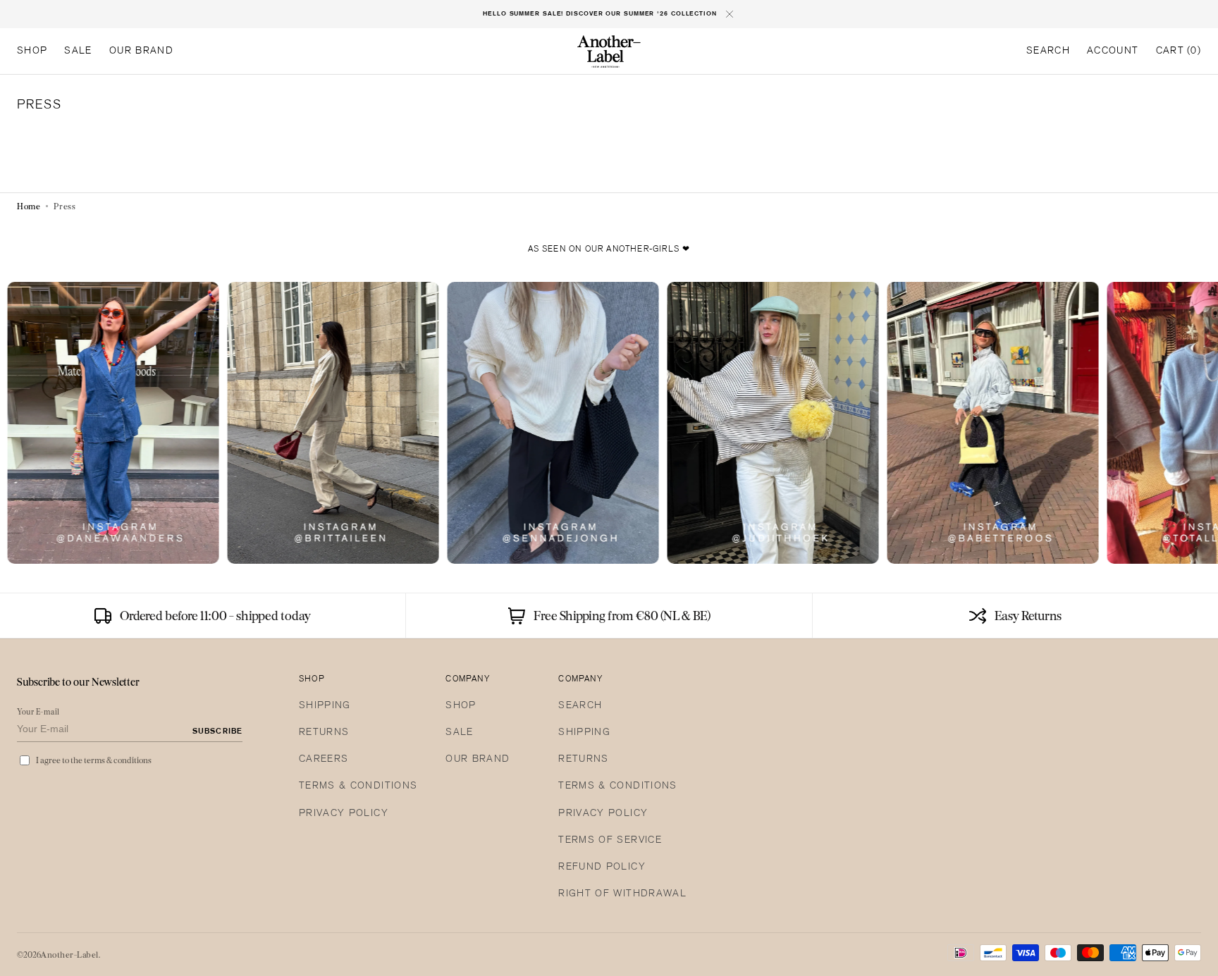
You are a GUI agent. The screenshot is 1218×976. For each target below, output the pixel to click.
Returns (324, 732)
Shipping (325, 705)
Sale (459, 732)
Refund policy (602, 867)
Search (580, 705)
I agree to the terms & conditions (94, 760)
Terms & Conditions (358, 786)
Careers (323, 759)
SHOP (460, 705)
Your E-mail (38, 711)
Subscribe (217, 731)
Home (28, 206)
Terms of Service (610, 840)
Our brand (477, 759)
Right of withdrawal (622, 893)
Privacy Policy (343, 813)
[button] (1048, 51)
